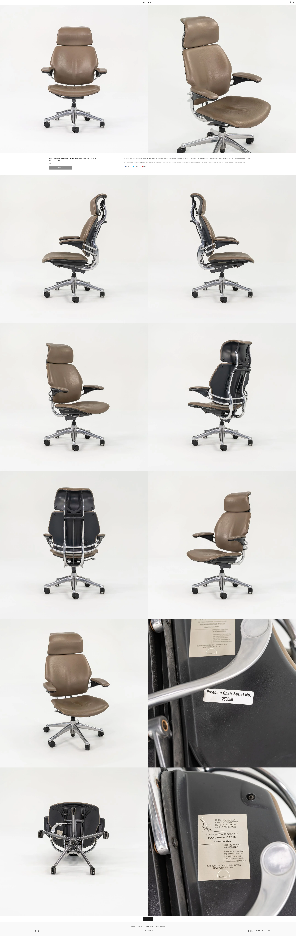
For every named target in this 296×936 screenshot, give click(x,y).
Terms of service (160, 926)
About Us (140, 926)
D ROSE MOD (148, 2)
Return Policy (149, 926)
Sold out (61, 167)
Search (133, 926)
